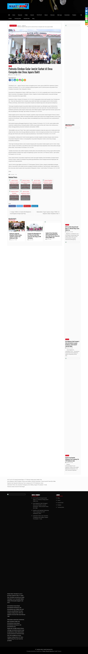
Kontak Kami (27, 18)
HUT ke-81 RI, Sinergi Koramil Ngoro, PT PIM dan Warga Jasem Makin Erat (72, 228)
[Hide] (87, 26)
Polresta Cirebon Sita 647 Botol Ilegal (16, 486)
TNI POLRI (39, 15)
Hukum (46, 15)
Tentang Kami (17, 18)
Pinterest (27, 206)
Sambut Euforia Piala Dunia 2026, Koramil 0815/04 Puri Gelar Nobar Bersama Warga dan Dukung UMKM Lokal (53, 235)
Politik (26, 15)
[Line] (22, 80)
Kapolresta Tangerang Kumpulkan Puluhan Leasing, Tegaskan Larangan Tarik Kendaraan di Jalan (16, 236)
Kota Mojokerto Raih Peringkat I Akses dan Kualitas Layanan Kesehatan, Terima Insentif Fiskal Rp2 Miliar (72, 344)
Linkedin (35, 206)
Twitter (20, 206)
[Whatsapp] (17, 80)
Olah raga (59, 15)
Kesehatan (67, 15)
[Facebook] (10, 80)
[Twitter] (12, 80)
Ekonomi (52, 15)
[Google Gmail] (86, 18)
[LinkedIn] (15, 80)
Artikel (10, 18)
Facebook (12, 206)
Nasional (20, 15)
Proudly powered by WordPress (34, 651)
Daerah (32, 15)
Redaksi (74, 15)
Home (13, 15)
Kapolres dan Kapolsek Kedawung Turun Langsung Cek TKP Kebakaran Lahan (72, 459)
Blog (33, 18)
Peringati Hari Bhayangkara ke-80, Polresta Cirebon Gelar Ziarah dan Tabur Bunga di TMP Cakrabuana (34, 236)
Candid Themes (57, 651)
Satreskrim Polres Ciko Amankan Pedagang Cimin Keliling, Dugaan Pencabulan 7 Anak (27, 484)
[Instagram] (20, 80)
